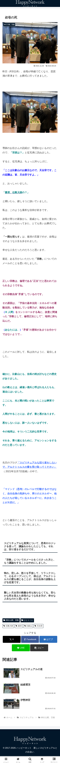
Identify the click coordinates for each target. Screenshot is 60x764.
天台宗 (39, 626)
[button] (39, 647)
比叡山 (29, 626)
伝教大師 (9, 626)
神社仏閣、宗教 (12, 620)
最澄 (20, 626)
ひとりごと (28, 620)
